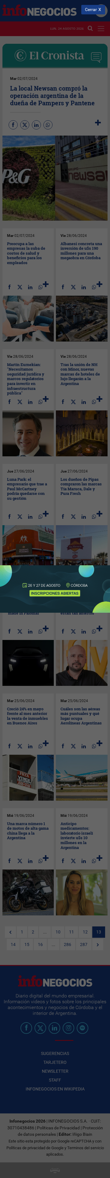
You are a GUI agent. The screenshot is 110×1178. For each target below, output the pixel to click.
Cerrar (91, 9)
